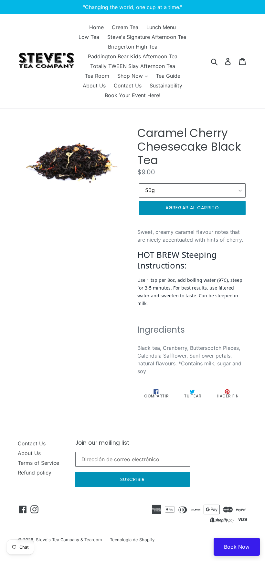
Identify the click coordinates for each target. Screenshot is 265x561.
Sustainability (166, 85)
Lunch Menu (161, 27)
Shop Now (130, 76)
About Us (94, 85)
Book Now (236, 547)
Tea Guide (168, 76)
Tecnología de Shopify (132, 539)
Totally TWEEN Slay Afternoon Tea (132, 66)
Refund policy (34, 472)
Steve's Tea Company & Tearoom (69, 539)
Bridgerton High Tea (132, 46)
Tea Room (97, 76)
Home (96, 27)
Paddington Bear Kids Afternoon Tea (132, 56)
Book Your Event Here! (132, 95)
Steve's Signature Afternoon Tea (146, 37)
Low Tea (89, 37)
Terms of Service (38, 463)
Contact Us (128, 85)
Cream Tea (125, 27)
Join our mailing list (102, 443)
